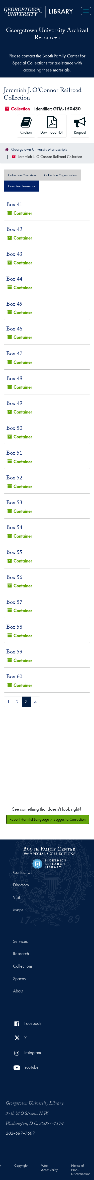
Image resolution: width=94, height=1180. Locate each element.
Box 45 (14, 304)
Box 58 (14, 627)
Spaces (19, 978)
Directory (21, 885)
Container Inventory (21, 186)
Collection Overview (22, 175)
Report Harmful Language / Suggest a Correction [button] (48, 819)
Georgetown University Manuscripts (39, 149)
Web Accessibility (49, 1168)
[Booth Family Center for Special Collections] (49, 851)
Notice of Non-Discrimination (80, 1170)
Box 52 (14, 478)
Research (21, 953)
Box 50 (14, 429)
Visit (16, 897)
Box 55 (14, 553)
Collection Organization (60, 175)
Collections (22, 966)
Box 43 (14, 255)
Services (20, 941)
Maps (18, 909)
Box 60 (14, 677)
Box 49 (14, 404)
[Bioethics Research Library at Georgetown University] (49, 863)
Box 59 (14, 652)
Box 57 (14, 603)
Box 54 (14, 528)
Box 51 (14, 453)
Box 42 (14, 230)
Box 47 (14, 354)
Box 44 (14, 279)
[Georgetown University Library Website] (38, 11)
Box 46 (14, 329)
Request (80, 132)
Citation (26, 132)
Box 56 (14, 578)
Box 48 (14, 379)
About (18, 991)
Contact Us (22, 872)
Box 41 (14, 205)
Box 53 (14, 503)
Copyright (21, 1166)
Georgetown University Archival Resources (47, 35)
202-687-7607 (20, 1134)
